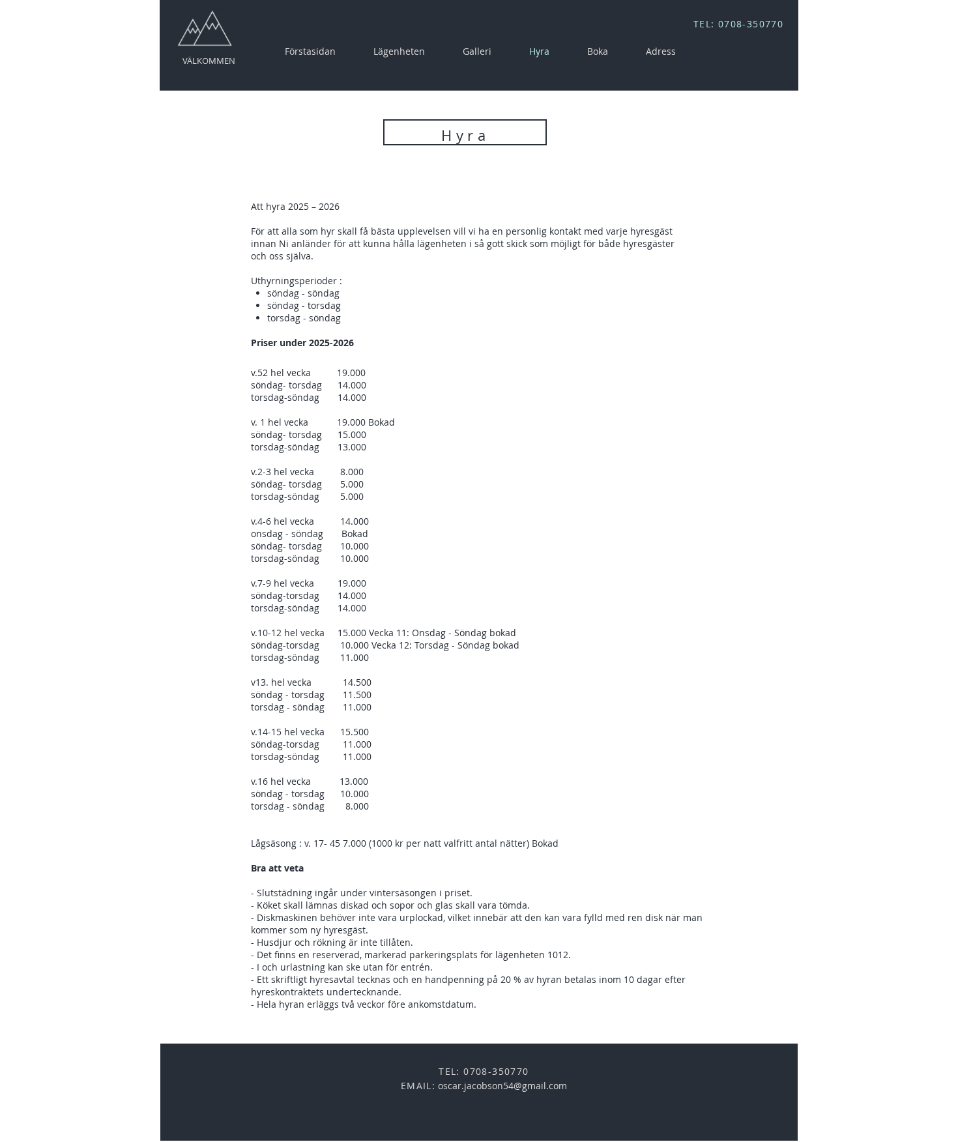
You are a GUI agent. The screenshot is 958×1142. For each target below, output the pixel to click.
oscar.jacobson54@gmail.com (502, 1085)
